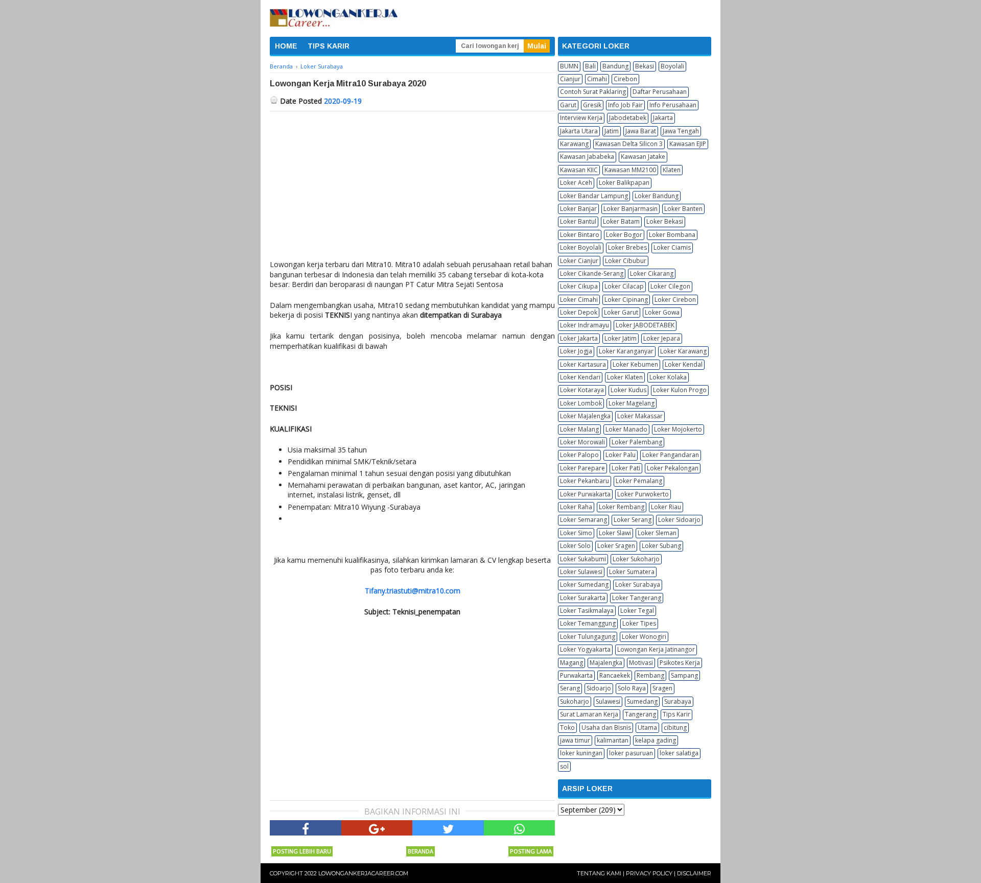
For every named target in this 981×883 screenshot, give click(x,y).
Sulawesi (608, 701)
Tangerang (640, 714)
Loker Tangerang (636, 597)
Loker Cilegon (670, 286)
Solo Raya (632, 688)
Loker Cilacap (624, 286)
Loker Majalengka (585, 416)
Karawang (574, 143)
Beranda (420, 851)
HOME (286, 46)
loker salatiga (679, 753)
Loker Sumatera (632, 571)
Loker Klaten (625, 377)
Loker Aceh (576, 182)
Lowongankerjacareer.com (363, 873)
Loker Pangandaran (670, 454)
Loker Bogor (624, 234)
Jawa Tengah (681, 131)
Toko (567, 727)
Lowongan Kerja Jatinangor (656, 649)
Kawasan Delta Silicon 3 (629, 143)
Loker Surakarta (582, 597)
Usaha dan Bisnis (606, 727)
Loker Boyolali (580, 247)
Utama (647, 727)
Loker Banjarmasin (630, 208)
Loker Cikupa (579, 286)
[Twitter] (448, 828)
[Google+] (377, 828)
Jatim (611, 131)
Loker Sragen (616, 545)
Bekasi (644, 66)
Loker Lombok (581, 403)
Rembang (650, 675)
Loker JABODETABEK (645, 325)
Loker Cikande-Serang (591, 273)
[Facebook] (305, 828)
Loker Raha (576, 507)
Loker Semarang (583, 519)
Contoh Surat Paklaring (593, 91)
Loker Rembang (621, 507)
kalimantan (612, 740)
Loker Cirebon (675, 299)
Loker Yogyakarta (585, 649)
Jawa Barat (640, 131)
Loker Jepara (661, 338)
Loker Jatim (620, 338)
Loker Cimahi (579, 299)
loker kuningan (581, 753)
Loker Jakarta (579, 338)
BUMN (569, 66)
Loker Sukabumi (583, 559)
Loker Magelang (632, 403)
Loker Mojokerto (678, 429)
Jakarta (663, 117)
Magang (571, 662)
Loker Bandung (657, 196)
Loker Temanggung (588, 623)
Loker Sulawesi (581, 571)
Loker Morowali (582, 442)
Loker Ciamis (672, 247)
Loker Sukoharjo (636, 559)
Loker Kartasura (583, 364)
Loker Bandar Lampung (594, 196)
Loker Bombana (672, 234)
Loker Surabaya (637, 584)
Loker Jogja (576, 351)
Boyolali (672, 66)
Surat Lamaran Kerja (589, 714)
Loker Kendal (684, 364)
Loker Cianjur (579, 260)
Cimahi (597, 79)
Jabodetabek (627, 117)
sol (564, 766)
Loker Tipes (639, 623)
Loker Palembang (637, 442)
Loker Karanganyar (626, 351)
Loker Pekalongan (672, 468)
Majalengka (606, 662)
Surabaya (677, 701)
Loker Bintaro (579, 234)
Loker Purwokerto (643, 494)
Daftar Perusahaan (660, 91)
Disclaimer (694, 873)
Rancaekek (614, 675)
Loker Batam (621, 221)
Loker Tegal (637, 610)
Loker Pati (626, 468)
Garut (568, 105)
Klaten (672, 169)
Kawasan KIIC (579, 169)
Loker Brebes (627, 247)
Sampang (684, 675)
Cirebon (625, 79)
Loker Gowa (662, 312)
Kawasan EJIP (687, 143)
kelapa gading (655, 740)
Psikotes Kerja (680, 662)
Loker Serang (632, 519)
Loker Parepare (582, 468)
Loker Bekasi (664, 221)
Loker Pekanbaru (584, 480)
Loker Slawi (615, 533)
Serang (570, 688)
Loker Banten (683, 208)
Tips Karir (676, 714)
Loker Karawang (683, 351)
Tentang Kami (599, 873)
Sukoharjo (574, 701)
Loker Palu (620, 454)
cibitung (675, 727)
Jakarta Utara (579, 131)
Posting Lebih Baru (302, 851)
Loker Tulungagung (587, 636)
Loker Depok (578, 312)
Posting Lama (531, 851)
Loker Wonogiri (644, 636)
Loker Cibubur (625, 260)
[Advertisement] (412, 187)
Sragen (662, 688)
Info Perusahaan (672, 105)
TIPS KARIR (328, 46)
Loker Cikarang (651, 273)
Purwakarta (576, 675)
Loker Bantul (578, 221)
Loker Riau (666, 507)
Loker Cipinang (626, 299)
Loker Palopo (579, 454)
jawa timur (575, 740)
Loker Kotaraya (582, 390)
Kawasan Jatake (643, 156)
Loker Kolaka (668, 377)
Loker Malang (579, 429)
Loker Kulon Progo (680, 390)
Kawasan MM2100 (630, 169)
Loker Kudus (628, 390)
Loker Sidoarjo (679, 519)
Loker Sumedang (584, 584)
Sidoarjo (599, 688)
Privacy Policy (649, 873)
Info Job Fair (625, 105)
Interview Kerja (581, 117)
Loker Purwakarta (585, 494)
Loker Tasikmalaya (587, 610)
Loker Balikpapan (624, 182)
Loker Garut (621, 312)
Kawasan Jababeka (587, 156)
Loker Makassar (640, 416)
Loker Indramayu (584, 325)
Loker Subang (661, 545)
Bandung (615, 66)
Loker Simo (576, 533)
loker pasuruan (631, 753)
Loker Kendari (580, 377)
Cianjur (570, 79)
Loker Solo (575, 545)
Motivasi (641, 662)
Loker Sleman (657, 533)
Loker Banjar (578, 208)
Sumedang (642, 701)
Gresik (592, 105)
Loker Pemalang (639, 480)
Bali (590, 66)
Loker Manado (626, 429)
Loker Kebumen (635, 364)
